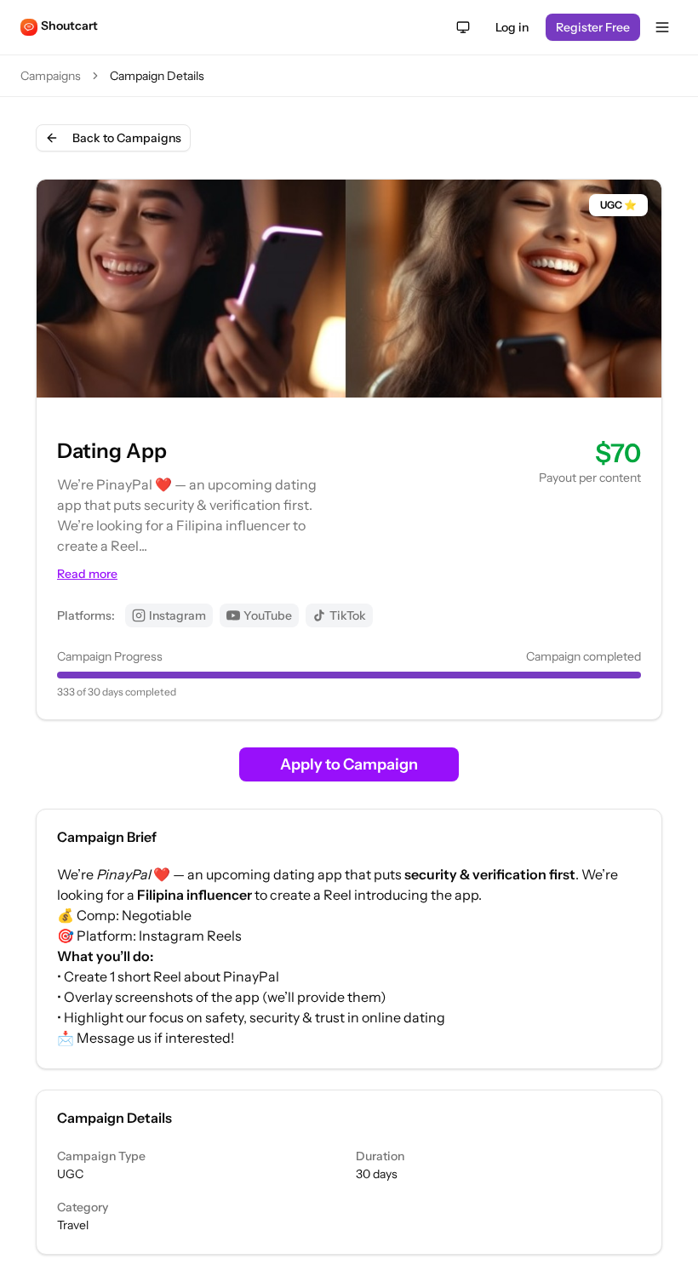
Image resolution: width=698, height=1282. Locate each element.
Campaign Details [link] (157, 75)
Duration (380, 1156)
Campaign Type (101, 1156)
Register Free (593, 27)
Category (82, 1207)
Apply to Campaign (349, 764)
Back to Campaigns (126, 138)
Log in (512, 27)
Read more (87, 573)
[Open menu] (662, 27)
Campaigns (50, 75)
